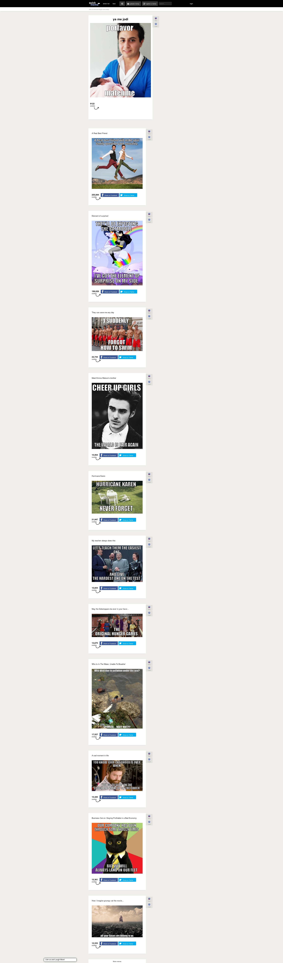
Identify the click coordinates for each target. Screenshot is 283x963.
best (114, 4)
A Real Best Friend (99, 133)
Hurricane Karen (98, 475)
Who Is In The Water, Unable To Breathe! (108, 664)
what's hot (106, 4)
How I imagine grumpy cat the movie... (108, 900)
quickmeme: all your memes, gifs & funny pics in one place (94, 3)
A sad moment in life (100, 755)
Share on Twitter (129, 195)
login (191, 4)
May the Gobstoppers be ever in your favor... (110, 608)
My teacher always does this (103, 540)
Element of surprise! (100, 215)
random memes (122, 3)
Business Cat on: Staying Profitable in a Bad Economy (114, 818)
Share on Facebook (111, 195)
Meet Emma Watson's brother (104, 378)
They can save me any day (103, 312)
